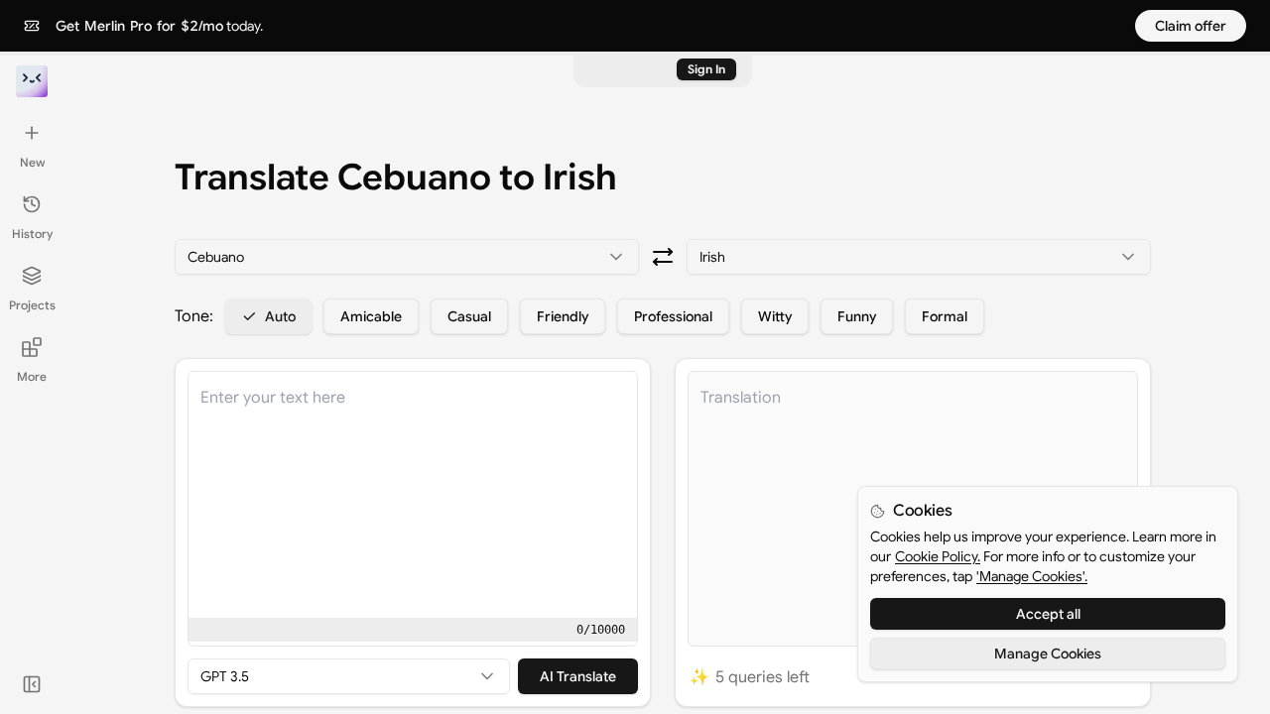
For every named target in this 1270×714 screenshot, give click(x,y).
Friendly (562, 316)
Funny (856, 316)
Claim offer (1190, 26)
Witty (775, 316)
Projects (32, 305)
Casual (469, 316)
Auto (280, 316)
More (32, 376)
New (32, 162)
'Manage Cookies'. (1031, 576)
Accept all (1048, 614)
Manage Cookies (1047, 653)
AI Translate (578, 676)
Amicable (371, 316)
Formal (944, 316)
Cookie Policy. (937, 556)
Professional (673, 316)
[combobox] (407, 257)
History (32, 233)
